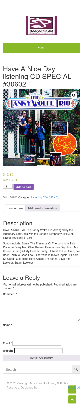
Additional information (42, 208)
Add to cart (23, 187)
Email (7, 343)
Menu (41, 48)
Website (8, 350)
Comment (10, 294)
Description (15, 208)
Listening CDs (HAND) (44, 197)
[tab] (15, 208)
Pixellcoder (72, 387)
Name (7, 325)
